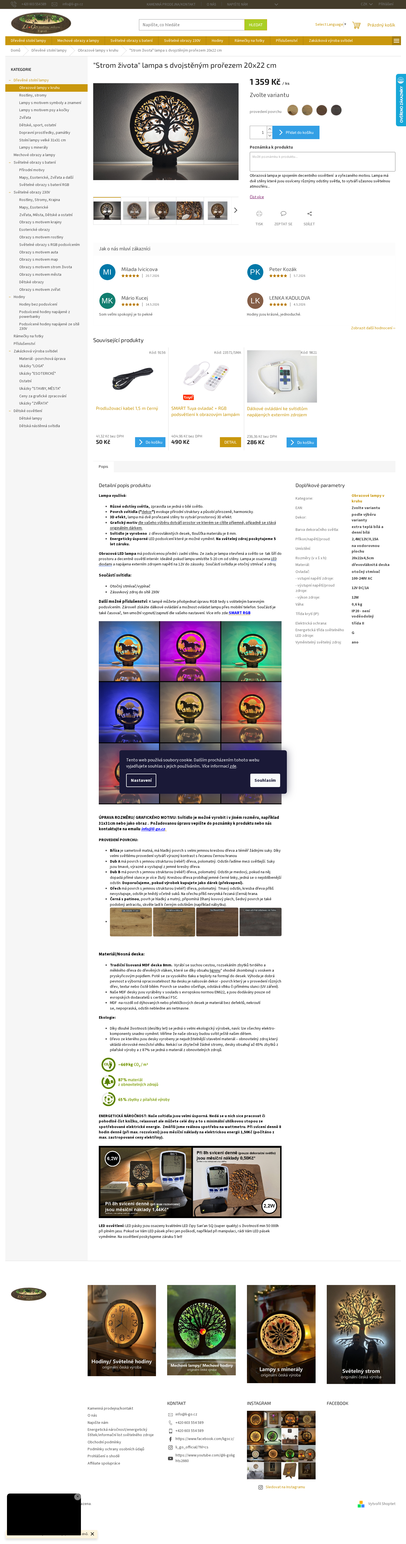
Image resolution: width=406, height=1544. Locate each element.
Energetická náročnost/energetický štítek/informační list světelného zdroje (121, 1432)
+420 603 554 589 (189, 1423)
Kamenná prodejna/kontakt (171, 4)
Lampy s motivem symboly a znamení (50, 103)
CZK (364, 4)
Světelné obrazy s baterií (35, 162)
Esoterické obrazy (34, 230)
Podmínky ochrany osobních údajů (116, 1449)
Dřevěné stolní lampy (31, 80)
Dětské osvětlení (28, 411)
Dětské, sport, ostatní (37, 125)
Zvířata (25, 117)
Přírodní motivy (32, 170)
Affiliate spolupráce (104, 1463)
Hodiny (19, 297)
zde (233, 766)
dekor (147, 512)
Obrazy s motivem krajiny (40, 222)
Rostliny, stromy (33, 95)
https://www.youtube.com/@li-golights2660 (205, 1458)
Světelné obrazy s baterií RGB (44, 185)
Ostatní (25, 381)
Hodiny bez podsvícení (38, 304)
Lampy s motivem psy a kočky (44, 110)
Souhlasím (265, 780)
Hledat (256, 24)
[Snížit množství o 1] (269, 135)
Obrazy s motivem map (38, 259)
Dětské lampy (30, 418)
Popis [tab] (103, 467)
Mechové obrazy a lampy (34, 155)
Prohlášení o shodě (104, 1456)
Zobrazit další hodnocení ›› (373, 328)
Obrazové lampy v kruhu (39, 88)
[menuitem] (28, 40)
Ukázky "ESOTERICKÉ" (37, 373)
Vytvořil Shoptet (381, 1504)
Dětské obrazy (31, 282)
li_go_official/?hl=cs (192, 1447)
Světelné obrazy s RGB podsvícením (49, 245)
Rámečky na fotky (29, 336)
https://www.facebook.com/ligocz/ (205, 1439)
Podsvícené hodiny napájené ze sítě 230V (49, 326)
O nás (211, 4)
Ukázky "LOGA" (31, 366)
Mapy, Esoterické (33, 207)
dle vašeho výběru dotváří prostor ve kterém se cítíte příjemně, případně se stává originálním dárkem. (193, 525)
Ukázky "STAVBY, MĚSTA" (40, 388)
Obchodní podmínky (104, 1442)
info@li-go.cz (153, 829)
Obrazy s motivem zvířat (39, 289)
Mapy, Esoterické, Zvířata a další (46, 177)
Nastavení (141, 780)
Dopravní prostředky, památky (44, 132)
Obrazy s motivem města (40, 274)
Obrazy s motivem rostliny (41, 237)
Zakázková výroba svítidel (35, 351)
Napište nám (237, 4)
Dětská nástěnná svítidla (39, 426)
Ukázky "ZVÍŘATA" (33, 403)
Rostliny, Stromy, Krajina (39, 200)
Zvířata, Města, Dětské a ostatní (46, 215)
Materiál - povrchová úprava (42, 359)
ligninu (215, 970)
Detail (230, 442)
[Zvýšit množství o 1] (269, 129)
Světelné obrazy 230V (32, 192)
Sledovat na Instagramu (285, 1487)
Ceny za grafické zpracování (42, 396)
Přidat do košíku (300, 132)
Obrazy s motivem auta (38, 252)
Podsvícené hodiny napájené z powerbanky (44, 314)
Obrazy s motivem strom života (45, 267)
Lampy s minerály (33, 147)
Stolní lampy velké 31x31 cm (42, 140)
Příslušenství (24, 344)
